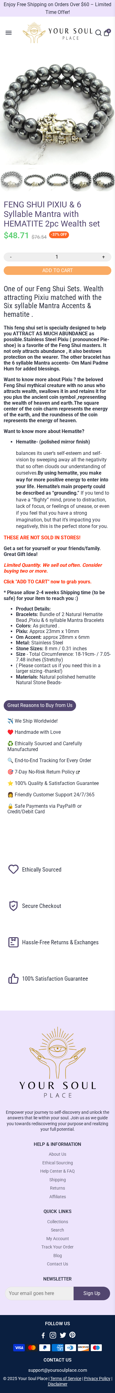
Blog (57, 1255)
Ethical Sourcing (57, 1163)
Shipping (57, 1180)
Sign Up (91, 1293)
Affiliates (57, 1197)
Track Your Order (57, 1247)
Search (57, 1230)
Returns (57, 1188)
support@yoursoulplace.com (57, 1370)
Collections (57, 1221)
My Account (57, 1238)
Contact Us (57, 1264)
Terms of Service (65, 1378)
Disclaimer (57, 1384)
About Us (57, 1154)
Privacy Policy (97, 1378)
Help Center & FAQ (57, 1171)
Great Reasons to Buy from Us (39, 705)
